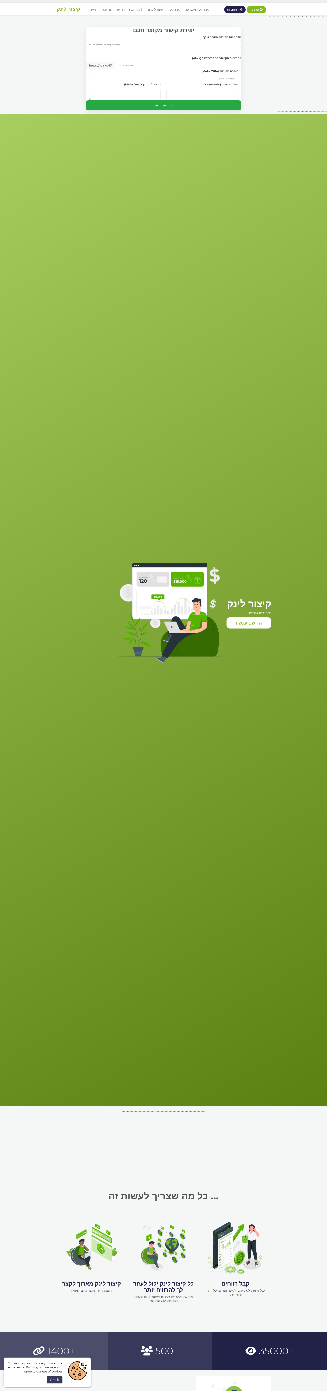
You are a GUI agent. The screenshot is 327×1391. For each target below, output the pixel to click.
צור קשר (106, 9)
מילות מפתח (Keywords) (220, 84)
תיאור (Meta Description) (142, 84)
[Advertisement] (163, 1140)
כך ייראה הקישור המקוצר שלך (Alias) (216, 58)
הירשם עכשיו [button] (249, 623)
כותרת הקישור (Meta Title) (220, 71)
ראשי (93, 9)
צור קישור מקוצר (163, 105)
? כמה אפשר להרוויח (129, 9)
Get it (54, 1380)
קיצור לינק (68, 9)
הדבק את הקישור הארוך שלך (222, 37)
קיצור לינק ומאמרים (197, 9)
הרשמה (255, 9)
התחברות (233, 9)
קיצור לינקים (155, 9)
